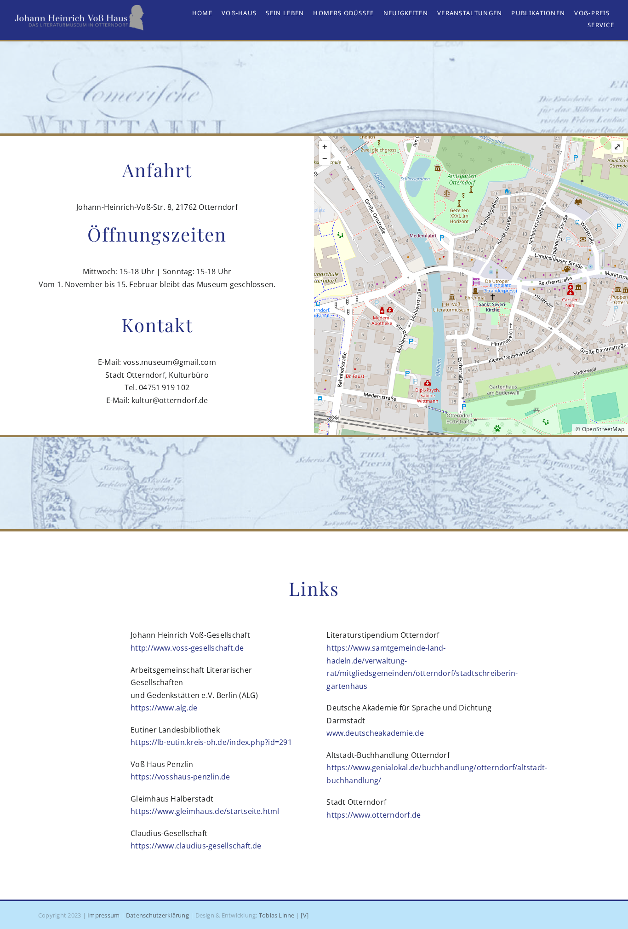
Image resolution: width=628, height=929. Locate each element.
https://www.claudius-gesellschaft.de (196, 846)
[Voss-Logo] (80, 8)
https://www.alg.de (164, 708)
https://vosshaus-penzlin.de (180, 777)
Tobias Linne (277, 915)
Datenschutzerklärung (157, 915)
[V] (304, 915)
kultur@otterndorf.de (169, 400)
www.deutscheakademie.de (375, 733)
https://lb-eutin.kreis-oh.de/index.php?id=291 (211, 742)
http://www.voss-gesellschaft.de (187, 648)
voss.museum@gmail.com (169, 362)
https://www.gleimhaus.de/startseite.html (205, 811)
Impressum (103, 915)
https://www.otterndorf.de (373, 815)
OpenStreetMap (603, 429)
